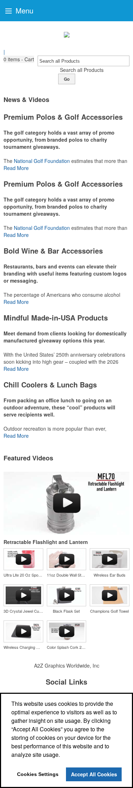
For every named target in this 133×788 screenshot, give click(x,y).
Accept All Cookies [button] (94, 774)
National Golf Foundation (42, 160)
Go (67, 79)
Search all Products (82, 69)
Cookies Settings (38, 774)
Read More (16, 167)
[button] (19, 59)
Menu (23, 10)
